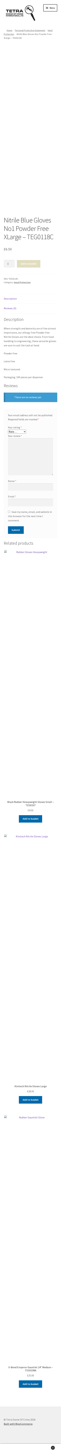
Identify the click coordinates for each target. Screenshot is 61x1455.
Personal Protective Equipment (30, 30)
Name (12, 481)
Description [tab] (10, 298)
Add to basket (29, 263)
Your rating (15, 427)
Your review (15, 436)
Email (12, 496)
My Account (10, 1449)
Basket (47, 1446)
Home (9, 30)
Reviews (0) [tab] (10, 308)
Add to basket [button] (31, 818)
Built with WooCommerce (18, 1423)
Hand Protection (22, 282)
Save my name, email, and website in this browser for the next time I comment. (30, 516)
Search (30, 1449)
